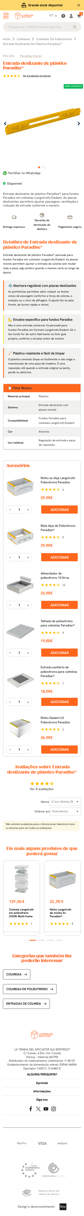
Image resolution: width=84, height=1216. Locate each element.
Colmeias (13, 974)
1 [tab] (39, 167)
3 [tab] (45, 167)
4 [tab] (59, 940)
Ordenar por (42, 811)
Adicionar (59, 509)
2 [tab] (42, 167)
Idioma (45, 801)
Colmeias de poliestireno (27, 989)
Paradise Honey (31, 56)
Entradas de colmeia (23, 1004)
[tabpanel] (42, 124)
